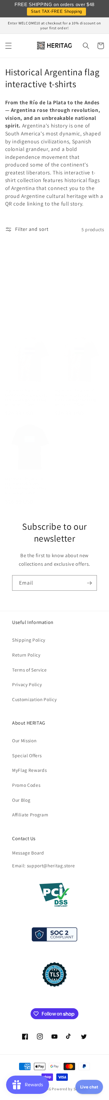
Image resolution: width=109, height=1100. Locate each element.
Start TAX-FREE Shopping (56, 11)
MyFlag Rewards (29, 770)
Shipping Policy (28, 640)
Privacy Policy (27, 684)
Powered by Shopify (69, 1089)
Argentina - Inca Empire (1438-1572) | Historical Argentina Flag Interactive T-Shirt (28, 315)
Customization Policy (34, 699)
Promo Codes (26, 785)
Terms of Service (29, 670)
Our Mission (24, 740)
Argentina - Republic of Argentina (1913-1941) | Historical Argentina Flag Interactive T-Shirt (25, 485)
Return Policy (26, 655)
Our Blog (21, 800)
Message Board (28, 853)
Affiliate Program (30, 815)
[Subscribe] (89, 583)
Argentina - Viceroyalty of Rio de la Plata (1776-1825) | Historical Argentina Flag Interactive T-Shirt (79, 315)
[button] (8, 45)
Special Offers (26, 755)
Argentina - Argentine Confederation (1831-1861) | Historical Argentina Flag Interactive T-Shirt (28, 397)
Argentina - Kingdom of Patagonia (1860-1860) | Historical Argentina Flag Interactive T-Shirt (75, 397)
